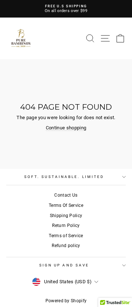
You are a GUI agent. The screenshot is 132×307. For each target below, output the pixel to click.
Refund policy (66, 245)
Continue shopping (66, 127)
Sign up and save (64, 265)
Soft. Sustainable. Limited (64, 176)
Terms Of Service (66, 205)
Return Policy (66, 225)
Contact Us (65, 195)
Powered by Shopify (66, 300)
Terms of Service (66, 235)
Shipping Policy (66, 215)
